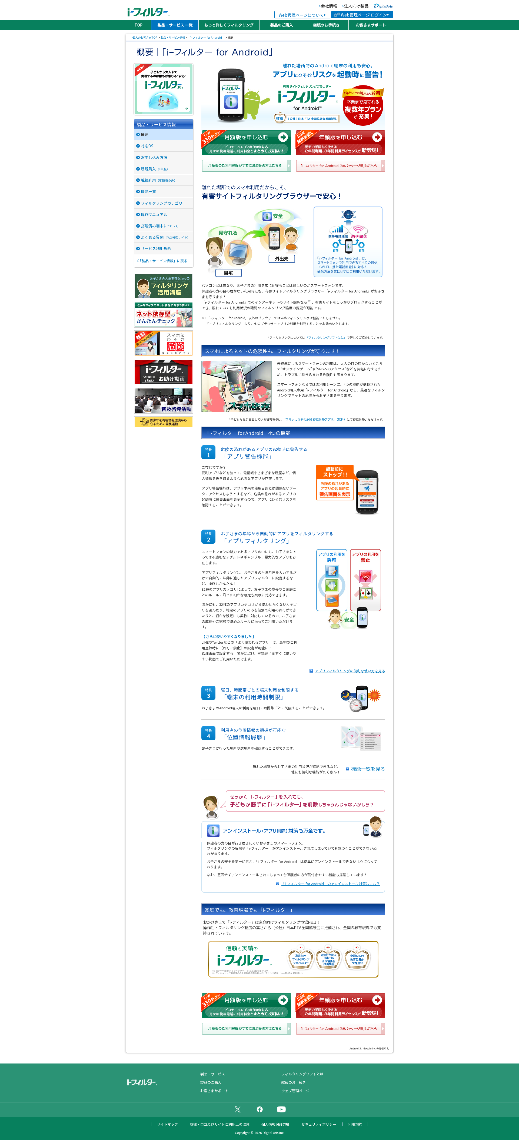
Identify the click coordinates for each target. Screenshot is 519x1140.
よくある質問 (165, 237)
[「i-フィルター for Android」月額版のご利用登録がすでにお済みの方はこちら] (246, 166)
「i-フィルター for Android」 (206, 37)
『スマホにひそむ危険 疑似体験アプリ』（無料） (315, 419)
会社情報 (329, 6)
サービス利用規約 (156, 248)
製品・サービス (212, 1073)
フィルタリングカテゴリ (161, 203)
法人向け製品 (356, 6)
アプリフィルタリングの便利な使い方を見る (350, 670)
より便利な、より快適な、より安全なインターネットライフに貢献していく (383, 6)
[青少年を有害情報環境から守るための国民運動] (163, 425)
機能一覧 (148, 191)
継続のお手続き (326, 25)
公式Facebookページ (259, 1109)
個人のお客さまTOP (145, 37)
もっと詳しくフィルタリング (229, 25)
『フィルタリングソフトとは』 (326, 337)
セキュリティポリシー (318, 1124)
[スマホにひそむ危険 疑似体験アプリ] (163, 354)
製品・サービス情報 (173, 37)
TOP (138, 25)
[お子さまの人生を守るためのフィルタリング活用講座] (163, 296)
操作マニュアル (154, 214)
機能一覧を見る (368, 768)
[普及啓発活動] (163, 411)
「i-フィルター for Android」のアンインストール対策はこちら (330, 883)
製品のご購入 (281, 25)
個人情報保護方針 (275, 1124)
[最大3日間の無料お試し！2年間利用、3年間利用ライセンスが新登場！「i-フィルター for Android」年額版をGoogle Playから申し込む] (340, 143)
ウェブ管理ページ (295, 1090)
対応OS (147, 145)
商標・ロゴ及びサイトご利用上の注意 (219, 1124)
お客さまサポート (371, 25)
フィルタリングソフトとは (302, 1073)
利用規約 (355, 1124)
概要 (144, 134)
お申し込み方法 (154, 157)
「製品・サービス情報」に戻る (162, 261)
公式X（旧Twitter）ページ (237, 1109)
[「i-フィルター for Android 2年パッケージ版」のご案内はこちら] (340, 166)
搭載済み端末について (160, 225)
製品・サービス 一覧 (175, 25)
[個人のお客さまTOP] (162, 1083)
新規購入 (155, 168)
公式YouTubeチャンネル (281, 1109)
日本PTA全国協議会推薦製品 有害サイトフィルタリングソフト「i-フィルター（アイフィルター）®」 (148, 10)
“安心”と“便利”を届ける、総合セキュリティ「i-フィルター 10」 (164, 89)
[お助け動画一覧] (163, 382)
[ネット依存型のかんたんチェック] (163, 325)
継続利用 (159, 180)
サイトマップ (167, 1124)
